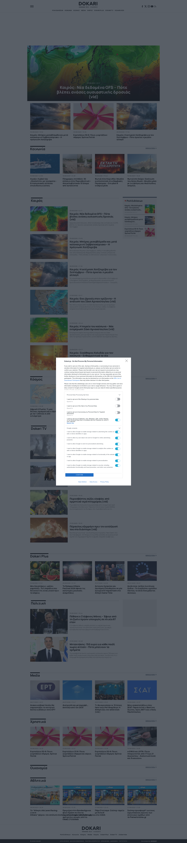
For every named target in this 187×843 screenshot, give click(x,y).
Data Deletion (82, 482)
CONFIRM (79, 475)
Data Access (93, 482)
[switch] (117, 399)
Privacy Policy (104, 482)
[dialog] (93, 422)
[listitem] (93, 395)
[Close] (127, 361)
